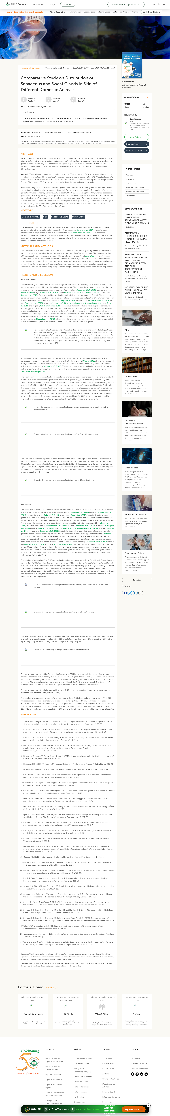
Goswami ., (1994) (79, 512)
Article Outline (153, 12)
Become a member (139, 1069)
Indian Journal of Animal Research (25, 12)
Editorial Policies (81, 1082)
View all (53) (51, 988)
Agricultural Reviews (53, 1080)
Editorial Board (103, 12)
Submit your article (139, 1064)
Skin (45, 216)
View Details (137, 137)
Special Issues (108, 1069)
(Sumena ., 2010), (48, 292)
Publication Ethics (81, 1064)
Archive (135, 12)
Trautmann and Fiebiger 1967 (33, 371)
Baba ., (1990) (51, 515)
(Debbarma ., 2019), (86, 290)
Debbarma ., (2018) (50, 531)
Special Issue (89, 12)
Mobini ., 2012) (94, 292)
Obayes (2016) (89, 361)
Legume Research (53, 1075)
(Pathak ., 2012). (29, 295)
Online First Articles (121, 12)
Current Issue (75, 12)
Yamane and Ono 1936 (80, 233)
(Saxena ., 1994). (85, 230)
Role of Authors (80, 1092)
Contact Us (136, 1059)
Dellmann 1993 (27, 292)
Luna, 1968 (89, 256)
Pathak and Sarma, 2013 (50, 306)
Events (67, 4)
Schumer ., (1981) (63, 544)
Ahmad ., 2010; (78, 303)
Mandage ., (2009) (88, 528)
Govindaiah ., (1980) (85, 526)
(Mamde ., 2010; (60, 303)
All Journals (38, 4)
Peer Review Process (83, 1077)
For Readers (79, 1097)
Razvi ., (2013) (79, 515)
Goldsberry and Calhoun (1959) (57, 526)
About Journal (56, 12)
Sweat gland (78, 216)
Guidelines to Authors (83, 1059)
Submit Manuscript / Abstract (126, 4)
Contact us (137, 580)
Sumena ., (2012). (52, 366)
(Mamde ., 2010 (72, 292)
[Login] (164, 4)
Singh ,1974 (68, 300)
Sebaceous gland (59, 216)
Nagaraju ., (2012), (45, 319)
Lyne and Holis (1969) (47, 528)
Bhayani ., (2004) (70, 528)
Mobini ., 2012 (95, 303)
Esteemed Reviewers (111, 1097)
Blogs (52, 4)
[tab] (68, 112)
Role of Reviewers (81, 1087)
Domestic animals (30, 216)
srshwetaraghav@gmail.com (39, 106)
